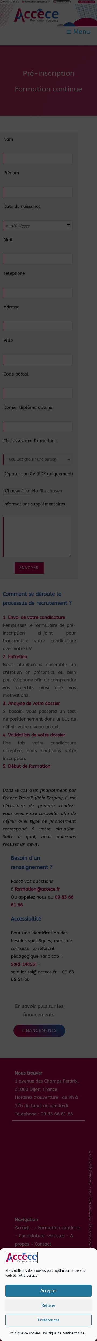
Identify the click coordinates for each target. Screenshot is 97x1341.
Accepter (48, 1290)
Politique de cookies (25, 1333)
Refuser (48, 1305)
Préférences (49, 1320)
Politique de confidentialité (64, 1333)
